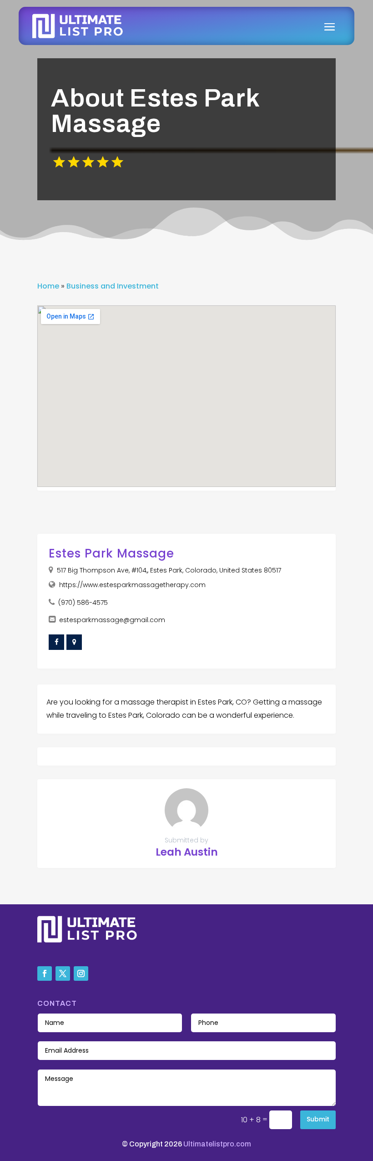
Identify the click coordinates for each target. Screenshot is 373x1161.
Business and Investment (112, 286)
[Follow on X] (62, 973)
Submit (318, 1119)
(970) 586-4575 (83, 602)
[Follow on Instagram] (81, 973)
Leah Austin (187, 852)
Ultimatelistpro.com (217, 1144)
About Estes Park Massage (155, 110)
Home (48, 286)
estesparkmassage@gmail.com (112, 619)
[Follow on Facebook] (44, 973)
